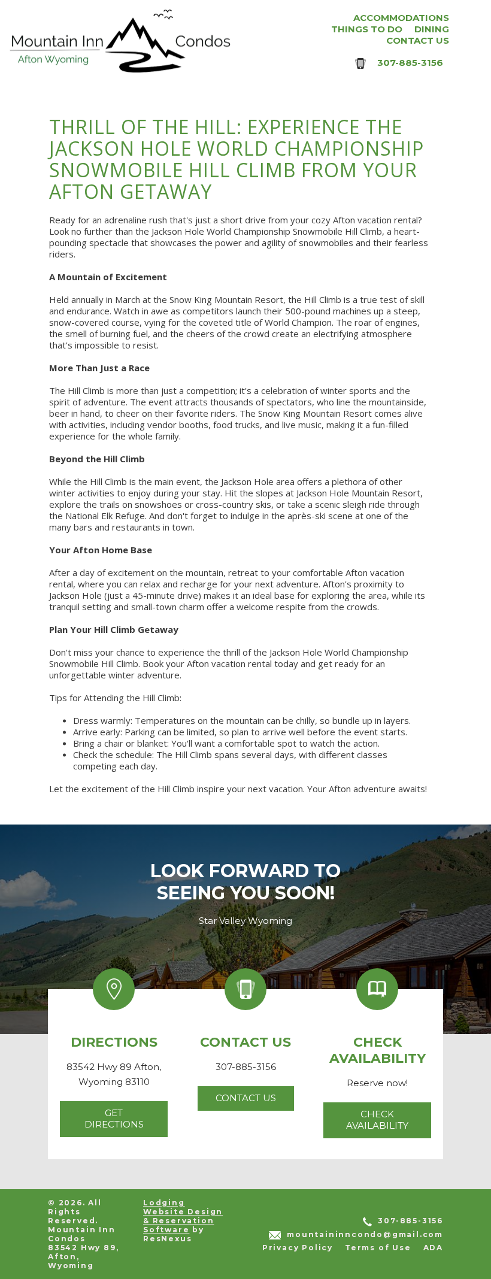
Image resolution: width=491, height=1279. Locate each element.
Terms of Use (378, 1247)
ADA (433, 1247)
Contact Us (246, 1098)
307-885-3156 (410, 62)
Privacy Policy (297, 1247)
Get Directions (114, 1118)
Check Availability (377, 1119)
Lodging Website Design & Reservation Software (183, 1216)
